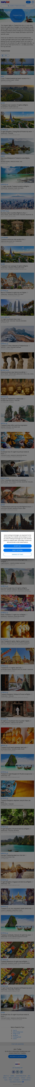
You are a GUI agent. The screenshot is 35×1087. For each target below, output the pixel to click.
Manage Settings (17, 554)
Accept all (17, 546)
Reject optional (17, 550)
